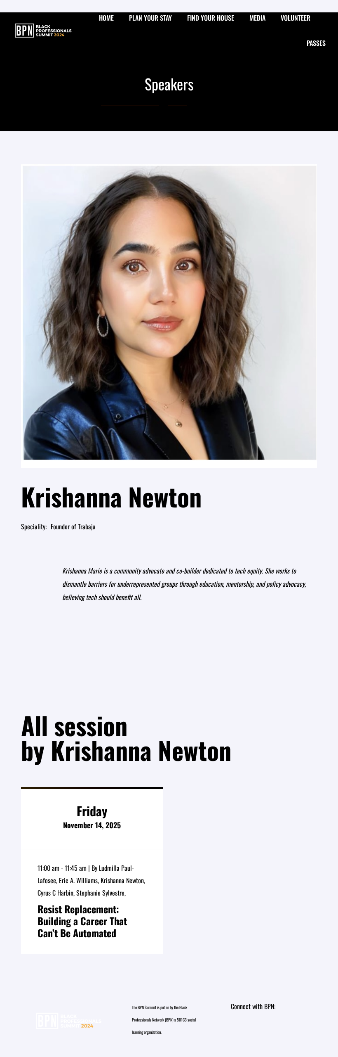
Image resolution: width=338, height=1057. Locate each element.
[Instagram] (241, 1031)
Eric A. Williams (78, 880)
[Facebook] (270, 1031)
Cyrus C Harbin (55, 893)
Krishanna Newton (122, 880)
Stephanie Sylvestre (100, 893)
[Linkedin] (256, 1031)
